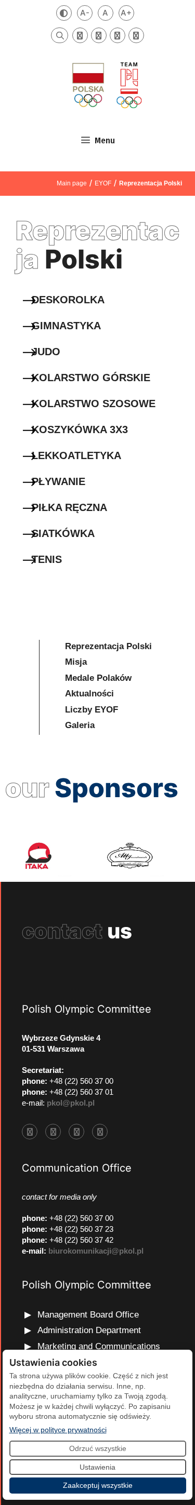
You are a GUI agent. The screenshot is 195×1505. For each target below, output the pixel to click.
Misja (76, 662)
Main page (72, 183)
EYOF (103, 183)
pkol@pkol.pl (71, 1102)
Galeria (80, 725)
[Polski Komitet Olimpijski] (106, 85)
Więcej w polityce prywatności (58, 1429)
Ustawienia (97, 1467)
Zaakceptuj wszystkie (98, 1485)
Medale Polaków (98, 678)
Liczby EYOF (91, 710)
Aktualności (89, 693)
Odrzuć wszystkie (97, 1448)
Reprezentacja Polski (108, 646)
